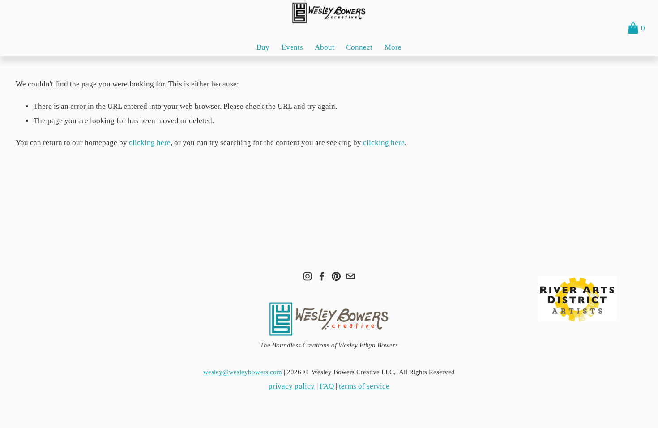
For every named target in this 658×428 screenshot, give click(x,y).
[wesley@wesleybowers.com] (350, 276)
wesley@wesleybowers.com (242, 372)
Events (292, 47)
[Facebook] (321, 276)
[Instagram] (307, 276)
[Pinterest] (336, 276)
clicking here (150, 142)
